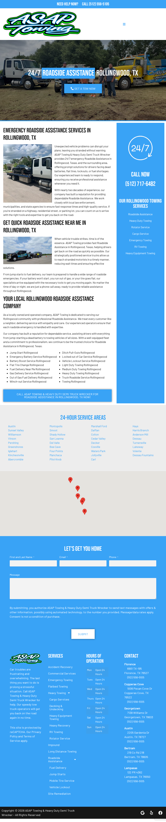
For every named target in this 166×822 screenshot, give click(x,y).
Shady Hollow (57, 434)
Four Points (56, 451)
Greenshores (15, 446)
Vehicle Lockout (59, 787)
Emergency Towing (140, 240)
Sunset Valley (16, 430)
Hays (135, 426)
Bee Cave (55, 446)
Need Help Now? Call (73, 4)
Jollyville (96, 455)
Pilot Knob (55, 459)
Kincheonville (16, 455)
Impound (53, 745)
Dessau (137, 438)
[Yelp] (151, 813)
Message (15, 574)
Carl (93, 459)
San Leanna (57, 438)
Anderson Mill (140, 434)
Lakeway (138, 446)
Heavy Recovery (59, 725)
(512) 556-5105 (99, 4)
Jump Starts (57, 774)
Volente (137, 451)
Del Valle (55, 442)
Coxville (95, 446)
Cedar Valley (98, 438)
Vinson (12, 438)
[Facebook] (160, 813)
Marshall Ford (99, 426)
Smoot (53, 430)
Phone (113, 557)
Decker (95, 442)
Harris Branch (141, 430)
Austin (12, 426)
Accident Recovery (60, 667)
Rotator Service (140, 227)
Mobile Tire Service (61, 780)
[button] (77, 488)
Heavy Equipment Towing (140, 253)
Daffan (95, 430)
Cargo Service (140, 233)
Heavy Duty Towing (140, 220)
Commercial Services (62, 673)
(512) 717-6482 (140, 184)
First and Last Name (22, 557)
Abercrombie (15, 459)
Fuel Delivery (57, 767)
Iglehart (12, 451)
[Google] (142, 813)
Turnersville (139, 442)
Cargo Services (59, 699)
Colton (95, 434)
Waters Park (98, 451)
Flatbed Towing (58, 686)
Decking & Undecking (56, 707)
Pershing (13, 442)
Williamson (14, 434)
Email (63, 557)
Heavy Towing (57, 693)
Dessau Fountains (143, 455)
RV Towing (140, 246)
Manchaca (56, 455)
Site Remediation (59, 793)
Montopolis (56, 426)
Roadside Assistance (140, 214)
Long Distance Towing (62, 751)
